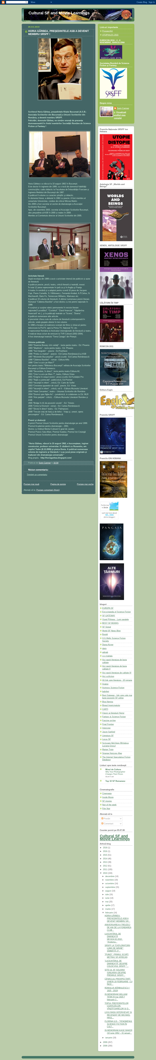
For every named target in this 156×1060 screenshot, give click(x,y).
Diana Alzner (107, 645)
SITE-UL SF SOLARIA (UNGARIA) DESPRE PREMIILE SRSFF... (115, 972)
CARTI (105, 709)
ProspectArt (107, 31)
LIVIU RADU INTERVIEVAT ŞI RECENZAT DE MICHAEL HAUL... (118, 1015)
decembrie (110, 876)
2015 (105, 855)
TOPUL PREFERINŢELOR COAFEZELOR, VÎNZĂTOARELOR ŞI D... (117, 1006)
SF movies (107, 801)
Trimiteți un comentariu (37, 475)
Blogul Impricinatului (111, 705)
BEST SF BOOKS (110, 623)
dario (104, 648)
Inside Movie (107, 797)
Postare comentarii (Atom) (48, 490)
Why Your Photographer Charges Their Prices (115, 773)
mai (107, 902)
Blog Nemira (107, 702)
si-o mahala (107, 656)
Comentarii (108, 824)
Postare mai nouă (31, 484)
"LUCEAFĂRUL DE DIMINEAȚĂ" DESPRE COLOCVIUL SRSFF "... (117, 963)
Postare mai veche (85, 484)
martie (108, 909)
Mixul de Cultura (113, 769)
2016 (105, 851)
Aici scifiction (108, 676)
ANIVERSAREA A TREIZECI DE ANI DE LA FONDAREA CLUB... (118, 927)
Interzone (106, 728)
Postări (106, 819)
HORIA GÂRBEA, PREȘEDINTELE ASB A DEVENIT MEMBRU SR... (117, 918)
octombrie (110, 883)
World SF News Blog (111, 631)
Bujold (105, 634)
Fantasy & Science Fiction (114, 717)
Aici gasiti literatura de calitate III (116, 673)
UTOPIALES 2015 (110, 35)
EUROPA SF (107, 608)
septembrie (110, 887)
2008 (105, 1046)
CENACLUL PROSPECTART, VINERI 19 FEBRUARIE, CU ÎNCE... (118, 981)
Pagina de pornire (58, 484)
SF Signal (106, 627)
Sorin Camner (123, 108)
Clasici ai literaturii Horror (113, 713)
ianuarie (109, 1038)
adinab (105, 652)
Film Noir (106, 809)
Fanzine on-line (109, 720)
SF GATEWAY (108, 616)
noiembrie (109, 880)
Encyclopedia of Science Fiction (116, 612)
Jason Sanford (108, 732)
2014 (105, 859)
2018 (105, 848)
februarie (109, 913)
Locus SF (106, 739)
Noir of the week (109, 805)
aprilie (108, 905)
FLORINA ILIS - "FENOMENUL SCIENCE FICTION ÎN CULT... (118, 1024)
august (108, 891)
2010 (105, 873)
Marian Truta (107, 749)
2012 (105, 866)
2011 (105, 869)
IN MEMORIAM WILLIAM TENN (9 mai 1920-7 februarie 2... (116, 997)
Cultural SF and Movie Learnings (59, 13)
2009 (105, 1042)
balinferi (105, 691)
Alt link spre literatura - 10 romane (117, 680)
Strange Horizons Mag (112, 753)
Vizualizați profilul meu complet (120, 115)
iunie (107, 898)
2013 (105, 862)
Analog (105, 684)
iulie (107, 894)
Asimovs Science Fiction (113, 688)
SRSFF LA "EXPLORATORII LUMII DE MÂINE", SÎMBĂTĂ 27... (117, 948)
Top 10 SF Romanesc (115, 781)
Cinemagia (107, 793)
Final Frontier (108, 724)
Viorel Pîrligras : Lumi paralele (115, 619)
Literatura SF (108, 736)
